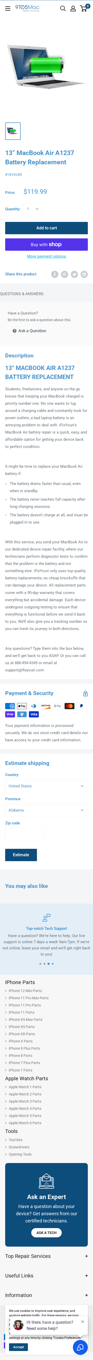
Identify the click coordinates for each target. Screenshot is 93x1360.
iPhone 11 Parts (21, 1012)
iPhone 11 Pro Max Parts (29, 998)
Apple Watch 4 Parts (25, 1108)
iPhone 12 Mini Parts (25, 991)
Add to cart (46, 228)
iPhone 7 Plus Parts (24, 1063)
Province (12, 799)
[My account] (73, 8)
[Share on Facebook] (54, 274)
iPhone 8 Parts (20, 1055)
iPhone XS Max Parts (25, 1019)
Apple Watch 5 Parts (25, 1116)
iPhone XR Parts (22, 1034)
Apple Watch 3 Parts (25, 1101)
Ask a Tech (46, 1233)
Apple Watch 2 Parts (25, 1094)
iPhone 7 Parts (20, 1070)
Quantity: (12, 209)
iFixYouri (13, 175)
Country (11, 774)
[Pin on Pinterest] (64, 274)
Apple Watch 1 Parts (25, 1087)
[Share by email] (84, 274)
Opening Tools (20, 1154)
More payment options (46, 256)
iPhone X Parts (21, 1041)
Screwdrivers (19, 1147)
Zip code (12, 823)
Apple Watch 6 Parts (25, 1123)
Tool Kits (15, 1140)
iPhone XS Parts (22, 1027)
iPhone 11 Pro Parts (25, 1005)
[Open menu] (7, 8)
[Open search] (63, 8)
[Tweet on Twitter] (74, 274)
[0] (83, 8)
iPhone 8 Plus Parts (24, 1048)
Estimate (21, 854)
